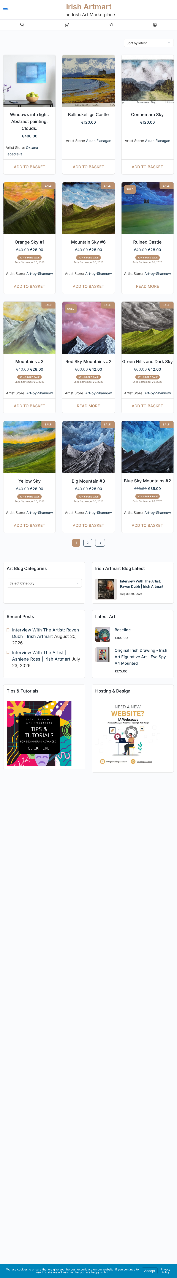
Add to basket (29, 167)
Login (111, 23)
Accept (149, 1271)
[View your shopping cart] (66, 24)
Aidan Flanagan (98, 141)
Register (155, 23)
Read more (147, 286)
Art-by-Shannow (39, 273)
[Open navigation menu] (7, 9)
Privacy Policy (165, 1271)
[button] (22, 25)
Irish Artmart (89, 6)
